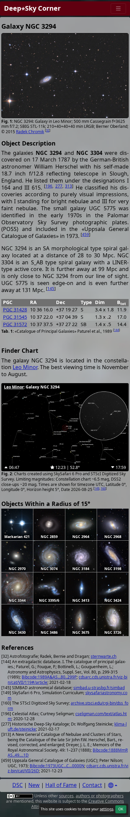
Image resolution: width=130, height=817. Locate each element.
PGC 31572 (15, 324)
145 (50, 288)
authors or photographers (100, 796)
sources (66, 796)
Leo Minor (25, 367)
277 (58, 186)
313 (68, 186)
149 (96, 488)
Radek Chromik (30, 131)
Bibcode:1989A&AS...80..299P (49, 677)
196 (48, 186)
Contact (92, 785)
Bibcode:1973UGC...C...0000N (57, 766)
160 (103, 488)
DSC (17, 785)
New (34, 785)
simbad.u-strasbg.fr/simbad (99, 688)
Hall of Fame (61, 785)
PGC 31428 (15, 309)
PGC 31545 (15, 317)
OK (120, 809)
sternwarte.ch (103, 656)
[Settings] (113, 785)
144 (116, 330)
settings (106, 809)
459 (85, 234)
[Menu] (118, 8)
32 (47, 130)
